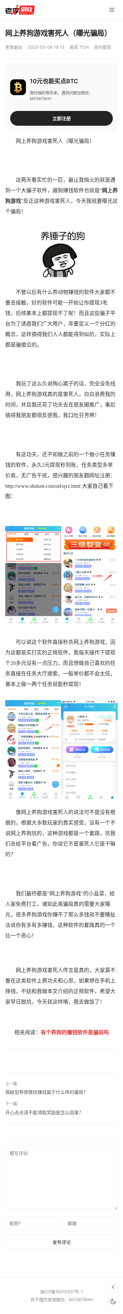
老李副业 (13, 47)
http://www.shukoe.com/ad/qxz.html (42, 486)
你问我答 (102, 47)
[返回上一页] (113, 1287)
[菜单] (112, 10)
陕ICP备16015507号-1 (61, 1291)
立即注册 (61, 118)
